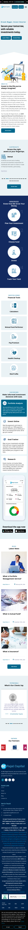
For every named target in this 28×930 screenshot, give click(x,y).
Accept (8, 927)
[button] (2, 178)
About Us (3, 793)
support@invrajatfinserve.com (11, 812)
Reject (20, 927)
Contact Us (4, 798)
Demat (10, 156)
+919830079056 (7, 815)
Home (2, 791)
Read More (4, 171)
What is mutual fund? (12, 614)
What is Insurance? (11, 651)
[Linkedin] (9, 780)
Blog (2, 796)
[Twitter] (6, 780)
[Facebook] (2, 780)
